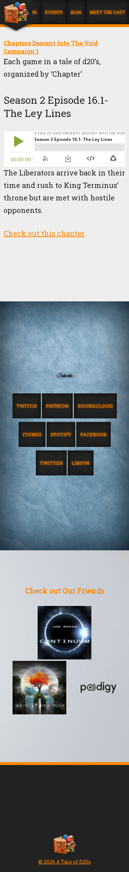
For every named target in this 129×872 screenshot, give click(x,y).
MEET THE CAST (107, 12)
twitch (26, 406)
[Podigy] (98, 688)
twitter (51, 463)
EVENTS (54, 12)
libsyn (81, 463)
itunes (32, 434)
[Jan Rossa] (64, 633)
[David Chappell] (39, 688)
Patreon (57, 406)
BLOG (76, 12)
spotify (61, 434)
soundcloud (95, 406)
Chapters (17, 43)
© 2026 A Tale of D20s (64, 861)
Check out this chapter (44, 233)
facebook (93, 434)
